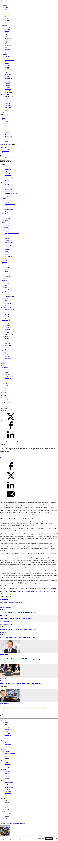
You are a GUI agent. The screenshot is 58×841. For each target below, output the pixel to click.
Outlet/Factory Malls (9, 191)
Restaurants (7, 220)
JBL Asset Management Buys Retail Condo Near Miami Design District (18, 629)
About (3, 811)
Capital (3, 780)
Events (3, 116)
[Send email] (10, 498)
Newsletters (4, 392)
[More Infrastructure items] (8, 253)
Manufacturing (8, 205)
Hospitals (7, 229)
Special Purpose (8, 22)
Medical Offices (8, 231)
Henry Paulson (31, 591)
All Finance (7, 67)
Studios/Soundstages (9, 209)
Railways (6, 260)
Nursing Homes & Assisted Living (12, 233)
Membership (7, 813)
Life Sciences (7, 20)
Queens (6, 32)
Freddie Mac (19, 504)
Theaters (6, 251)
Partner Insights (8, 134)
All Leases (7, 52)
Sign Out (15, 144)
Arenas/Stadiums (8, 240)
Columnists (7, 132)
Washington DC (8, 38)
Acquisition (7, 56)
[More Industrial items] (7, 198)
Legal (6, 125)
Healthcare (7, 18)
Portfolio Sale (7, 72)
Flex (5, 186)
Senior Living (8, 180)
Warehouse (7, 211)
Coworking (7, 184)
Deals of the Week (8, 51)
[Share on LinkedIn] (10, 489)
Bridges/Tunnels (8, 256)
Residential (7, 7)
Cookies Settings (41, 838)
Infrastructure (5, 253)
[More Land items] (5, 222)
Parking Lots (7, 225)
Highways (7, 258)
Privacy (19, 441)
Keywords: (2, 591)
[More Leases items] (6, 42)
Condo (6, 171)
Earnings (6, 98)
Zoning (6, 360)
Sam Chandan (3, 454)
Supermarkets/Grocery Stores (11, 193)
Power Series (5, 367)
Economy (7, 99)
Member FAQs (5, 151)
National (6, 36)
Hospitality (7, 14)
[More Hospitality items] (7, 213)
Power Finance (5, 395)
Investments (4, 69)
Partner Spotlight (8, 136)
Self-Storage (7, 207)
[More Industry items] (6, 5)
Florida (1, 626)
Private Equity (8, 105)
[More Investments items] (8, 69)
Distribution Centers (9, 202)
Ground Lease (8, 45)
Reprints (4, 390)
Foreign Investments (9, 101)
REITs (6, 109)
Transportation (8, 138)
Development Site (8, 762)
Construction (7, 85)
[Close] (56, 838)
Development (5, 81)
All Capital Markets (9, 110)
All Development (8, 92)
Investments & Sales (6, 307)
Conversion (7, 87)
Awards (6, 121)
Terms (15, 441)
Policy (6, 127)
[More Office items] (5, 182)
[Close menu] (1, 159)
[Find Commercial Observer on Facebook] (10, 429)
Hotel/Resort (7, 218)
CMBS (6, 58)
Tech (3, 112)
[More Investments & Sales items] (11, 307)
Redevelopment (8, 89)
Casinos (6, 215)
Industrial (7, 12)
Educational (7, 244)
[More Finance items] (6, 54)
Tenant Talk (7, 49)
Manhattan (7, 31)
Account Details (5, 147)
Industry (4, 164)
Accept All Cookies (49, 838)
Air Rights (7, 238)
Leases (3, 41)
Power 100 (4, 397)
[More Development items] (9, 81)
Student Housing (8, 175)
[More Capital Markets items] (9, 94)
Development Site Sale (9, 70)
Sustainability (7, 90)
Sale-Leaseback (8, 74)
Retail (6, 11)
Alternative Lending (9, 96)
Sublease (6, 47)
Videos (6, 139)
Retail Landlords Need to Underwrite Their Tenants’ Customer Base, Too (21, 683)
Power (3, 118)
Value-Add (7, 76)
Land (6, 16)
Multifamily (7, 167)
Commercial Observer (17, 823)
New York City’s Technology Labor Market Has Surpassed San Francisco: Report (24, 708)
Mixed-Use (7, 23)
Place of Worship (8, 249)
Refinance (7, 63)
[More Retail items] (5, 187)
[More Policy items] (5, 352)
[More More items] (5, 120)
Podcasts (6, 141)
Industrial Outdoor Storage (10, 204)
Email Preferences (6, 149)
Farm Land (7, 224)
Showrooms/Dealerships (10, 195)
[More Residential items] (7, 166)
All (5, 291)
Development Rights (9, 242)
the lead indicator (45, 591)
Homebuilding (8, 169)
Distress (6, 61)
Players (6, 123)
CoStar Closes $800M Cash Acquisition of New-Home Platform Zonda (18, 612)
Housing (6, 354)
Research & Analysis (9, 130)
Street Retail (7, 196)
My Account (10, 144)
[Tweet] (10, 479)
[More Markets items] (6, 25)
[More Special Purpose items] (10, 236)
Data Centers (7, 200)
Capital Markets (5, 94)
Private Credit (7, 103)
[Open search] (1, 155)
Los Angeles (7, 27)
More (3, 119)
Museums (7, 247)
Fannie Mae (11, 504)
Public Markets (8, 107)
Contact (4, 389)
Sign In (1, 144)
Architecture (7, 83)
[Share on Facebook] (10, 470)
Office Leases (7, 43)
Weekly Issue (5, 114)
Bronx (6, 34)
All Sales (6, 80)
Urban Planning (8, 358)
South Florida (8, 40)
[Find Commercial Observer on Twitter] (10, 420)
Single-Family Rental (9, 176)
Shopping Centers (8, 189)
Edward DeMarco (9, 591)
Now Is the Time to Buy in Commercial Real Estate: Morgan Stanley (20, 518)
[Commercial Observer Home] (5, 2)
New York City (8, 29)
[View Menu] (1, 1)
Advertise (4, 387)
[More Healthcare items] (7, 227)
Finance (4, 54)
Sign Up (5, 144)
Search (14, 157)
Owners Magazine (6, 399)
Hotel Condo (7, 173)
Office (6, 9)
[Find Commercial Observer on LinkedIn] (10, 438)
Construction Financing (10, 60)
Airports (6, 254)
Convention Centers (9, 216)
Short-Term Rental (9, 178)
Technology (4, 350)
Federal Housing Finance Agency (20, 591)
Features (6, 128)
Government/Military (9, 245)
